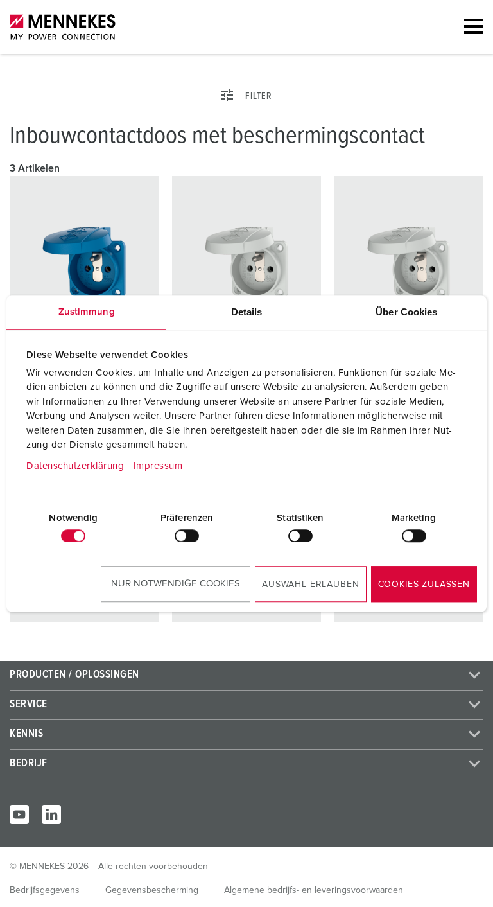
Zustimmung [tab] (86, 312)
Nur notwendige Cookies (175, 583)
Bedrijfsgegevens (45, 890)
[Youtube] (19, 814)
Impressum (158, 466)
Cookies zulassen (424, 584)
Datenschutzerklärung (75, 466)
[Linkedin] (51, 814)
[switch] (187, 535)
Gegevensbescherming (151, 890)
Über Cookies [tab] (406, 311)
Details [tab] (247, 311)
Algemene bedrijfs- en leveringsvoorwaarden (313, 890)
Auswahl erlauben (310, 584)
